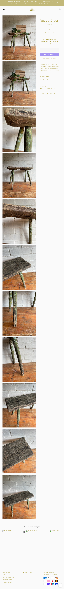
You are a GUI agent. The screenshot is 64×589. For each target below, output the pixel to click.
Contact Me (6, 572)
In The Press (6, 575)
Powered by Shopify (50, 574)
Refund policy (7, 582)
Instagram (28, 572)
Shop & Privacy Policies (9, 577)
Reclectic (52, 572)
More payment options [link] (49, 58)
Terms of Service (7, 579)
